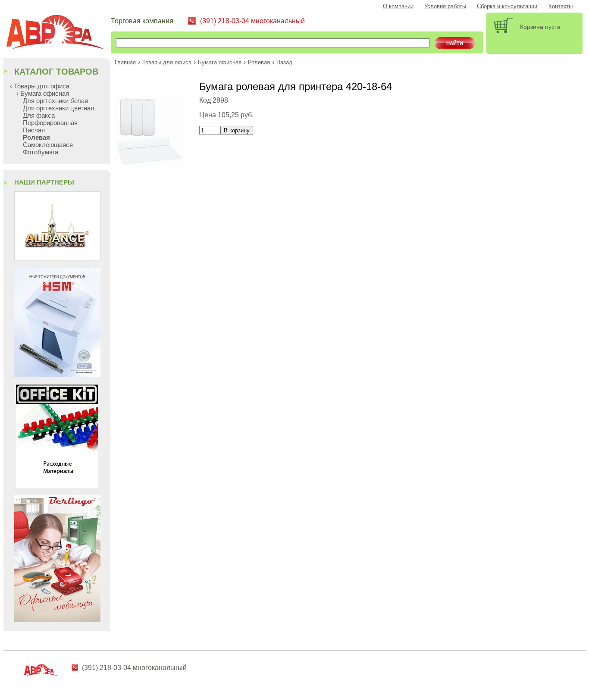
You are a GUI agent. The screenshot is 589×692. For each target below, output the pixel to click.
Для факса (39, 115)
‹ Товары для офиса (39, 86)
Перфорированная (50, 122)
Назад (284, 62)
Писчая (34, 130)
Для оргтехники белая (55, 100)
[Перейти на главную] (58, 33)
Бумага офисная (219, 62)
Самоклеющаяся (48, 144)
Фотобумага (40, 152)
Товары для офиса (166, 62)
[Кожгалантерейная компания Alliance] (57, 258)
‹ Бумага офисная (42, 93)
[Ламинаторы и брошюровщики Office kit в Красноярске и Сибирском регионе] (57, 485)
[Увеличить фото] (150, 163)
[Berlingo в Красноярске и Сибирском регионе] (57, 619)
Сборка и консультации (507, 6)
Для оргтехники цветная (58, 108)
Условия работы (445, 6)
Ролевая (259, 62)
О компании (398, 6)
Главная (125, 62)
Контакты (560, 6)
